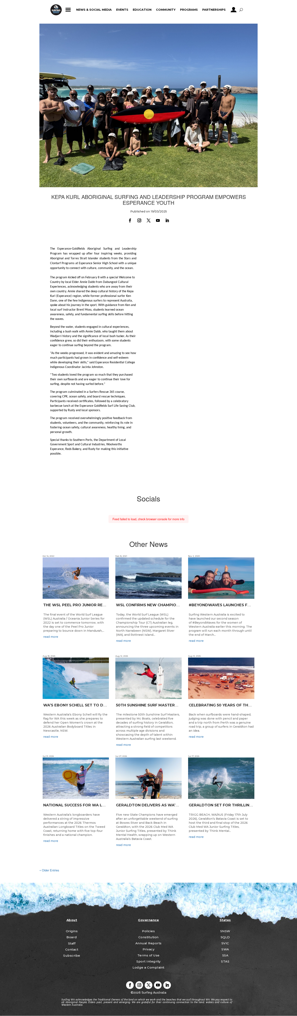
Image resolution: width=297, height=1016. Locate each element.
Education (142, 10)
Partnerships (214, 10)
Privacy (149, 949)
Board (71, 937)
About (71, 920)
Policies (148, 931)
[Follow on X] (148, 220)
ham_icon (68, 10)
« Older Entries (49, 870)
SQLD (225, 937)
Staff (72, 943)
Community (166, 10)
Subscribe (71, 955)
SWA (225, 949)
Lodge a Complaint (148, 967)
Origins (72, 931)
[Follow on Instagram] (139, 220)
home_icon (56, 10)
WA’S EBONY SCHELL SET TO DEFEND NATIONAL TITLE (96, 705)
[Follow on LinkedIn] (167, 220)
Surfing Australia (153, 992)
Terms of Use (148, 955)
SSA (225, 955)
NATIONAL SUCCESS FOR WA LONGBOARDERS (88, 805)
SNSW (225, 931)
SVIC (225, 943)
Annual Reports (148, 943)
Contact (71, 949)
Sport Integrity (148, 961)
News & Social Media (94, 10)
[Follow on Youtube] (158, 220)
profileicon (233, 10)
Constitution (148, 937)
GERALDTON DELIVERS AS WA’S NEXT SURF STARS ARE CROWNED (180, 805)
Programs (189, 10)
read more (50, 637)
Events (122, 10)
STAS (225, 961)
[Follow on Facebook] (130, 220)
